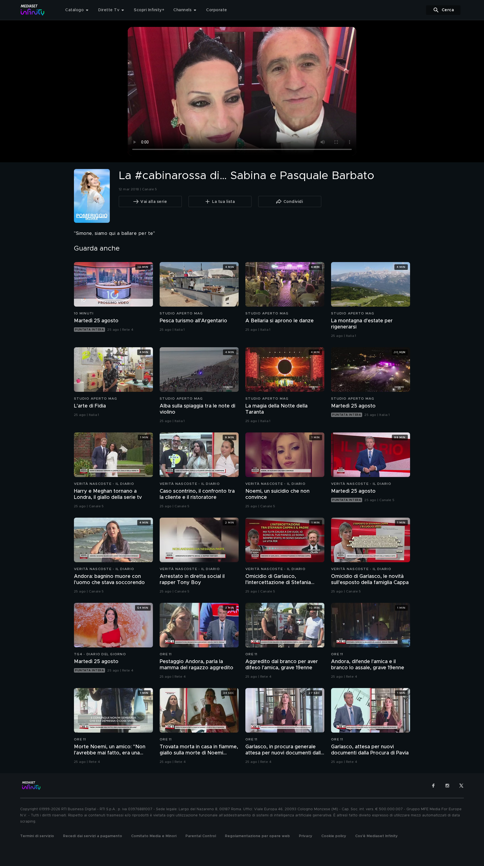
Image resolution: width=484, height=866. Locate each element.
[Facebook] (433, 785)
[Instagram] (447, 785)
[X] (461, 785)
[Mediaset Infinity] (32, 10)
